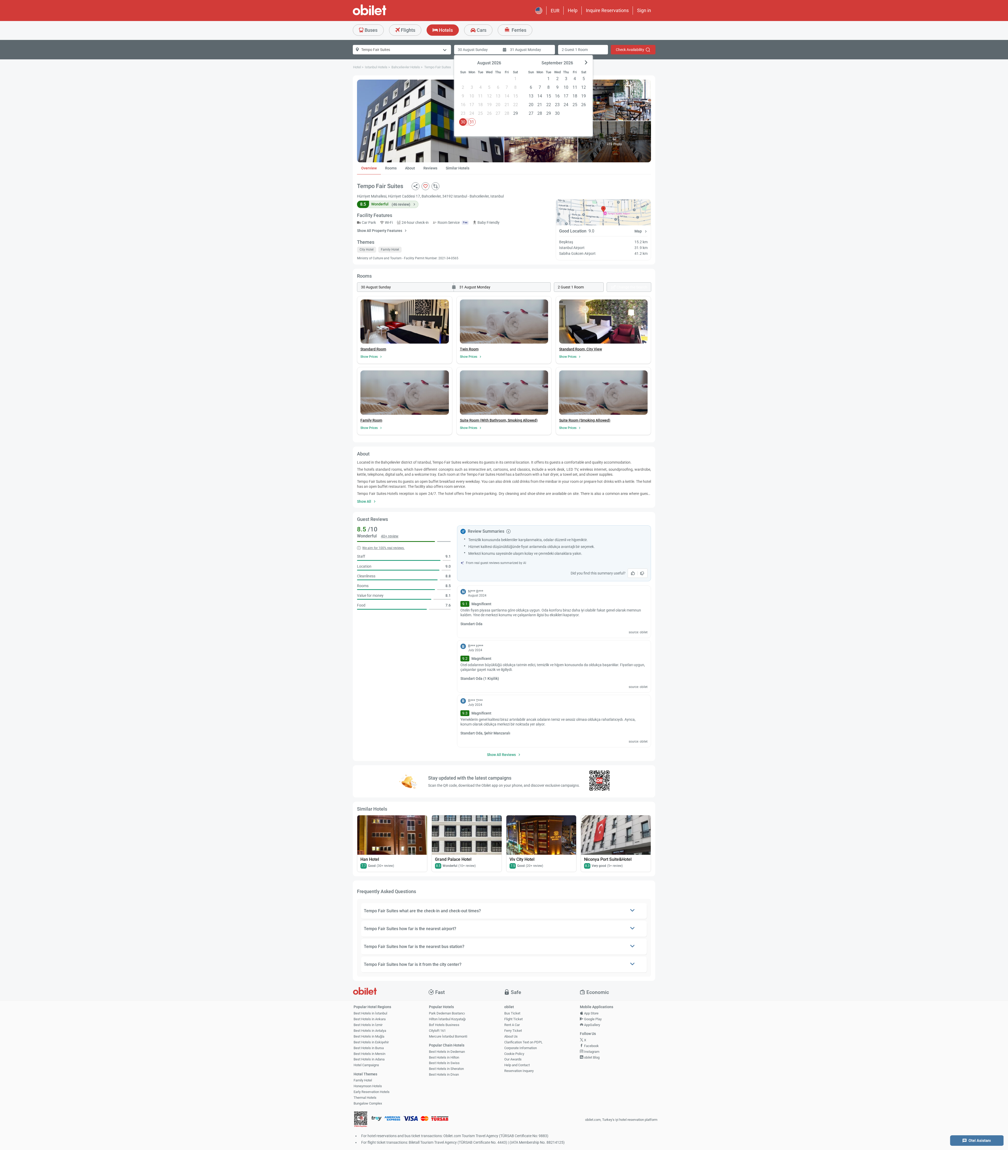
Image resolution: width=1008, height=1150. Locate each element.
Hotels (445, 30)
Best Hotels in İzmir (368, 1025)
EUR (555, 10)
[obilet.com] (382, 14)
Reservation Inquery (519, 1071)
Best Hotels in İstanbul (370, 1013)
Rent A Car (512, 1025)
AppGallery (591, 1025)
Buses (370, 30)
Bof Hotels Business (444, 1025)
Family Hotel (363, 1080)
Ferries (518, 30)
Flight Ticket (513, 1019)
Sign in (644, 10)
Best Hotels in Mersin (369, 1054)
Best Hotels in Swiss (444, 1063)
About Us (511, 1036)
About (410, 168)
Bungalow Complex (368, 1103)
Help (573, 10)
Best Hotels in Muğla (369, 1036)
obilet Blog (591, 1057)
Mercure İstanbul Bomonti (448, 1036)
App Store (590, 1013)
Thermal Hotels (365, 1098)
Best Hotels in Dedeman (447, 1052)
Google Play (592, 1019)
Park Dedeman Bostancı (447, 1013)
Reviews (430, 168)
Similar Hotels (457, 168)
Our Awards (513, 1059)
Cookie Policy (514, 1054)
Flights (407, 30)
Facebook (591, 1046)
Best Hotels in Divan (444, 1074)
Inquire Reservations (607, 10)
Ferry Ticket (513, 1031)
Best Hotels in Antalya (370, 1031)
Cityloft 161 (437, 1031)
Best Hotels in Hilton (444, 1057)
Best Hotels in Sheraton (446, 1069)
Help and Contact (517, 1065)
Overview (369, 168)
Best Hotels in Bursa (369, 1048)
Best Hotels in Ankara (370, 1019)
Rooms (391, 168)
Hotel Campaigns (366, 1065)
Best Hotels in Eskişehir (371, 1042)
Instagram (591, 1052)
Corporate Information (520, 1048)
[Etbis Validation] (361, 1120)
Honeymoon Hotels (368, 1086)
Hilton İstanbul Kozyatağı (447, 1019)
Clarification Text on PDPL (523, 1042)
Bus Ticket (512, 1013)
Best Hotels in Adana (369, 1059)
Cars (481, 30)
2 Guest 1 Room (575, 50)
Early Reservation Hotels (372, 1092)
